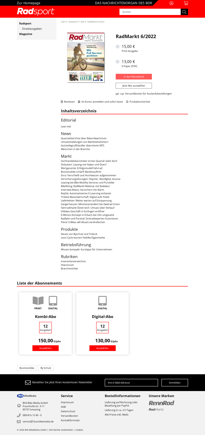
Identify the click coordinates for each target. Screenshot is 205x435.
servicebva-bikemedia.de (38, 421)
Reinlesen (69, 101)
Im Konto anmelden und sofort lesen (102, 101)
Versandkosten (69, 415)
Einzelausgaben (32, 28)
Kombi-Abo (45, 316)
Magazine (25, 34)
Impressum (67, 402)
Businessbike (27, 368)
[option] (45, 323)
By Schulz (46, 368)
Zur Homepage (28, 3)
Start (63, 21)
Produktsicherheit (139, 101)
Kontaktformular (70, 420)
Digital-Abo (102, 316)
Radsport (25, 23)
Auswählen (45, 348)
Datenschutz (68, 411)
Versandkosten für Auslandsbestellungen (148, 93)
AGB (63, 406)
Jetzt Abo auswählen (133, 85)
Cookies (79, 429)
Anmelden (175, 382)
